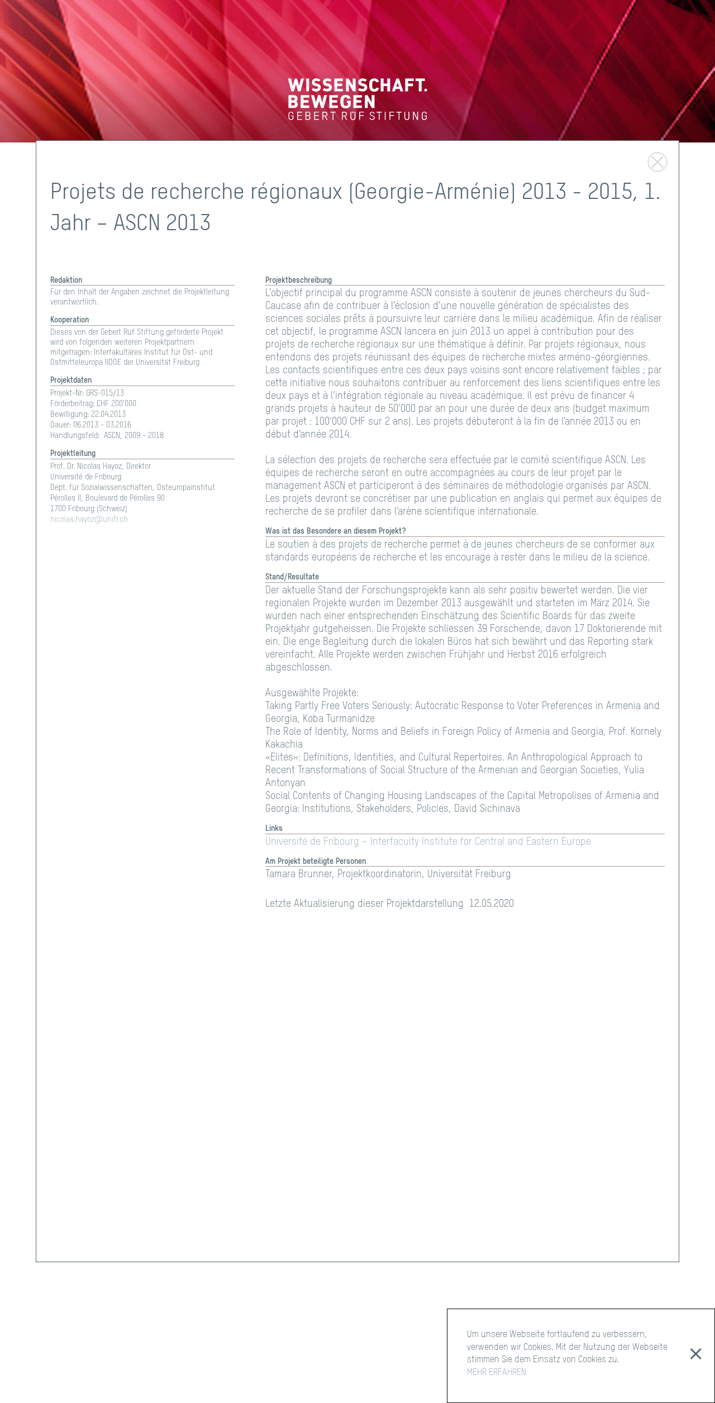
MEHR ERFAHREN (496, 1372)
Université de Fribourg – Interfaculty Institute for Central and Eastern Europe (428, 842)
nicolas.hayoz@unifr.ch (89, 520)
